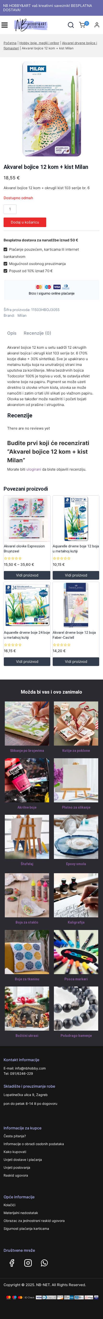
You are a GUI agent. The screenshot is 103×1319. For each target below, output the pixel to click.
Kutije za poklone (76, 751)
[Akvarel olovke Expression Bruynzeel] (27, 519)
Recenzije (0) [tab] (37, 333)
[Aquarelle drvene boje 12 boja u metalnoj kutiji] (76, 519)
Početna (10, 43)
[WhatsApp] (44, 1263)
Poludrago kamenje (76, 1036)
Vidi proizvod (27, 575)
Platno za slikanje (76, 807)
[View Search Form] (70, 24)
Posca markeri (76, 979)
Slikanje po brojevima (27, 751)
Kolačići (9, 1205)
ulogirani (33, 469)
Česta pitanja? (15, 1136)
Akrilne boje (26, 807)
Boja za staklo (27, 922)
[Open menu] (4, 25)
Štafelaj (27, 864)
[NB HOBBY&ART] (31, 25)
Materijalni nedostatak (21, 1213)
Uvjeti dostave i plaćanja (23, 1160)
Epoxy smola (76, 864)
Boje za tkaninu (27, 979)
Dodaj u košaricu (25, 222)
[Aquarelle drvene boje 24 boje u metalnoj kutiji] (27, 605)
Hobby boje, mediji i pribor (39, 43)
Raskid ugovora (16, 1175)
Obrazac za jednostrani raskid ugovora (34, 1221)
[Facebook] (12, 1263)
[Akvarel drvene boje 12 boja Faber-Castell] (76, 605)
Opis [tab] (12, 333)
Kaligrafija (76, 922)
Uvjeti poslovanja (17, 1167)
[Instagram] (28, 1263)
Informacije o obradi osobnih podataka (34, 1144)
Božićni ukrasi (27, 1036)
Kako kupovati (15, 1152)
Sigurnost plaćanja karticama (26, 1228)
